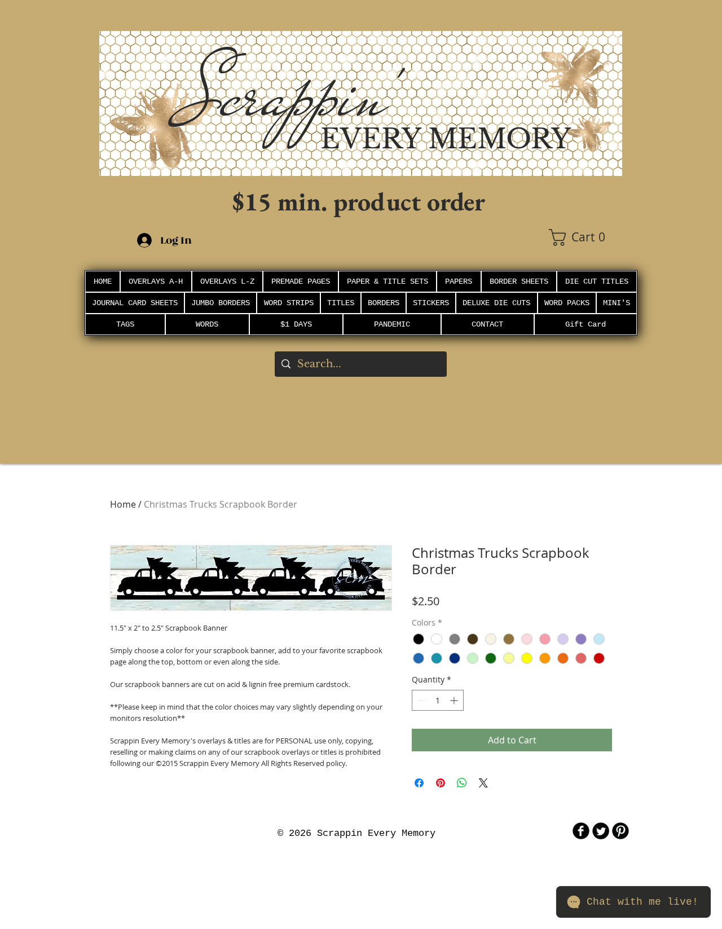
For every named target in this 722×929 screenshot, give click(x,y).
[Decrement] (420, 700)
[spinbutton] (438, 700)
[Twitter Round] (600, 830)
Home (123, 504)
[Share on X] (483, 783)
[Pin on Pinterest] (440, 783)
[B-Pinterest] (620, 830)
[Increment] (455, 700)
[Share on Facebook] (419, 783)
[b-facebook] (581, 830)
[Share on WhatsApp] (462, 783)
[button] (585, 237)
